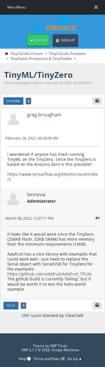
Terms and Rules (47, 359)
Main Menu (16, 7)
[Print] (97, 101)
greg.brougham (44, 114)
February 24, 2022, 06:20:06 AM (31, 138)
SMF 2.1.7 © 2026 (35, 349)
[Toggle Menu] (96, 7)
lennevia (36, 194)
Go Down (13, 101)
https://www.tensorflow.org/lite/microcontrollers (52, 176)
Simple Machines (65, 349)
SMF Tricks (58, 345)
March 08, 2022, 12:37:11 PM (29, 218)
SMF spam (32, 315)
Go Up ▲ (74, 359)
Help (23, 359)
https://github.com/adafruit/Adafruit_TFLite (49, 274)
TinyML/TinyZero (38, 74)
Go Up (11, 305)
